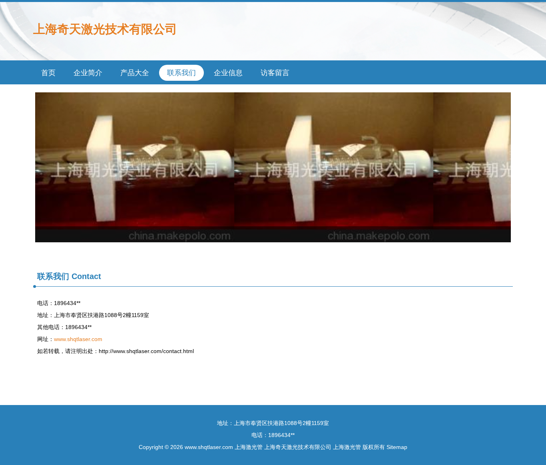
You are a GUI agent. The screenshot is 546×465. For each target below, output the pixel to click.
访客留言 (275, 73)
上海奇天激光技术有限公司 (105, 29)
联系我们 (181, 73)
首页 (48, 73)
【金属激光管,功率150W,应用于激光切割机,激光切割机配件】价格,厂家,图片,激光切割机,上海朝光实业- (273, 167)
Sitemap (397, 447)
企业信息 (228, 73)
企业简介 (88, 73)
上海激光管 (249, 447)
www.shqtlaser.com (78, 339)
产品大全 (134, 73)
